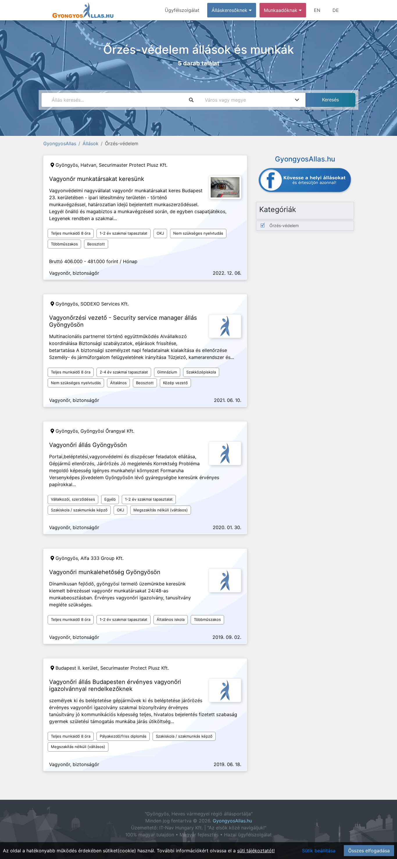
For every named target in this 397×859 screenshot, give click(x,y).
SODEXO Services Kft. (105, 304)
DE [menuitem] (335, 10)
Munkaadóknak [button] (281, 10)
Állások (91, 143)
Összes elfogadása (369, 850)
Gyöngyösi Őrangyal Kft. (107, 431)
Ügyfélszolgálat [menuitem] (182, 10)
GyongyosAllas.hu (232, 821)
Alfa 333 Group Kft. (102, 558)
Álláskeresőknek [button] (230, 10)
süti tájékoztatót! (256, 850)
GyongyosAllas (59, 143)
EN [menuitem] (317, 10)
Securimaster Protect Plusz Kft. (133, 165)
